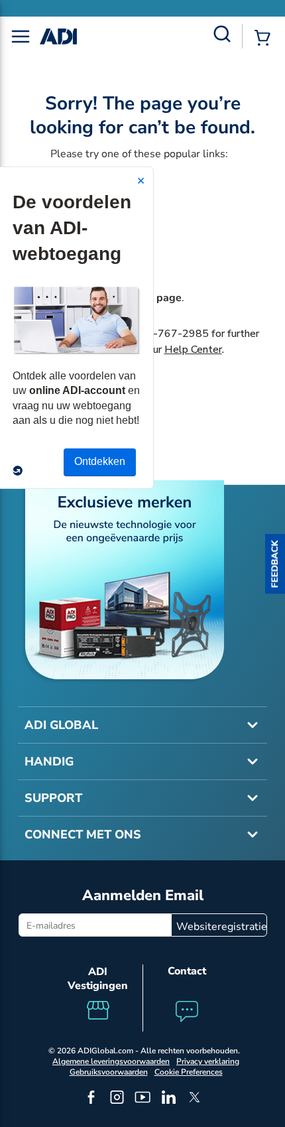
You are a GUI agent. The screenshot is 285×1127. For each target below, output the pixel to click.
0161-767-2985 (168, 333)
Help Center (193, 349)
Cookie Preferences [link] (188, 1072)
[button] (275, 564)
